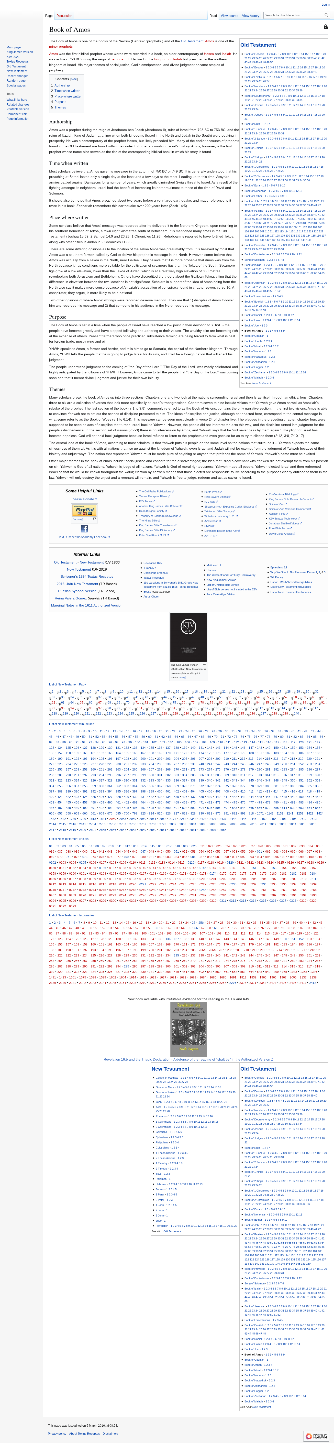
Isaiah (226, 54)
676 (109, 813)
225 (76, 764)
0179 (263, 873)
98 (286, 227)
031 (285, 846)
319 (309, 775)
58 (301, 218)
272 (193, 769)
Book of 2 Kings (254, 157)
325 (85, 780)
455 (68, 802)
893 (242, 813)
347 (267, 780)
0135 (92, 867)
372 (201, 786)
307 (209, 775)
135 (313, 235)
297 (126, 775)
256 (60, 769)
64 (323, 218)
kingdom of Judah (168, 59)
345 (251, 780)
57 (297, 218)
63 (319, 218)
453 (51, 802)
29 (275, 58)
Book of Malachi (254, 377)
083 (168, 856)
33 (290, 58)
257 (68, 769)
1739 (72, 818)
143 (272, 240)
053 (193, 851)
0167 (142, 873)
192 (76, 758)
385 (309, 786)
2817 (52, 829)
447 (276, 796)
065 (292, 851)
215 (267, 758)
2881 (192, 829)
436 (184, 796)
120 (316, 231)
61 (312, 218)
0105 (82, 862)
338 (193, 780)
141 (262, 240)
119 (311, 231)
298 (134, 775)
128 (277, 235)
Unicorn (211, 570)
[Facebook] (84, 528)
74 (279, 223)
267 (151, 769)
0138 (122, 867)
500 (168, 807)
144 (277, 240)
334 (159, 780)
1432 (52, 818)
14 (302, 54)
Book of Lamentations (257, 296)
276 (226, 769)
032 (293, 846)
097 (284, 856)
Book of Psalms (254, 210)
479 (267, 802)
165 (126, 753)
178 (234, 753)
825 (159, 813)
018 (177, 846)
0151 (253, 867)
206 (193, 758)
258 (76, 769)
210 (226, 758)
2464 (273, 818)
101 (299, 227)
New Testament (261, 383)
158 (68, 753)
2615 (62, 824)
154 (309, 747)
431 (143, 796)
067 (309, 851)
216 (275, 758)
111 (272, 231)
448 (284, 796)
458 (93, 802)
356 (68, 786)
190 (60, 758)
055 (209, 851)
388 (60, 791)
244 (234, 764)
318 (300, 775)
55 (290, 218)
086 (193, 856)
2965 (223, 829)
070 (60, 856)
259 (85, 769)
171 (176, 753)
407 (218, 791)
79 (297, 223)
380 (267, 786)
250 (284, 764)
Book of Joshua (254, 105)
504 (201, 807)
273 (201, 769)
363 (126, 786)
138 (247, 240)
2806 (213, 824)
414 (275, 791)
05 (77, 846)
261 (101, 769)
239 (193, 764)
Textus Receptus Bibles (153, 496)
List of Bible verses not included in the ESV (232, 589)
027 (252, 846)
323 (68, 780)
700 (126, 813)
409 (234, 791)
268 (159, 769)
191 (68, 758)
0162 (92, 873)
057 (226, 851)
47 (260, 62)
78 (293, 223)
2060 (142, 818)
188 (317, 753)
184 (284, 753)
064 (284, 851)
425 (93, 796)
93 (268, 227)
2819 (72, 829)
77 (290, 223)
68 (257, 223)
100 (294, 227)
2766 (132, 824)
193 (85, 758)
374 (218, 786)
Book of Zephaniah (256, 361)
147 (293, 240)
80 (301, 223)
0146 (203, 867)
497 (143, 807)
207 (201, 758)
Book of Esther (253, 196)
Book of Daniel (253, 315)
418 (309, 791)
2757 (122, 824)
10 (288, 54)
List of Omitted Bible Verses (223, 584)
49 (268, 62)
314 (267, 775)
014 (144, 846)
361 (109, 786)
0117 (201, 862)
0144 (182, 867)
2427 (213, 818)
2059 (132, 818)
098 (292, 856)
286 (309, 769)
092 (242, 856)
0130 (52, 867)
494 (118, 807)
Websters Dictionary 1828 (219, 516)
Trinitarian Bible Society (218, 511)
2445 (243, 818)
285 (301, 769)
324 (76, 780)
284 (292, 769)
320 (317, 775)
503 (193, 807)
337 (184, 780)
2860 (152, 829)
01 (51, 846)
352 (309, 780)
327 (101, 780)
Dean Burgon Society (151, 511)
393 (101, 791)
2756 (112, 824)
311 (242, 775)
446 (267, 796)
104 (315, 227)
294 (101, 775)
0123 (260, 862)
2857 (122, 829)
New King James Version (221, 579)
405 (201, 791)
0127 (300, 862)
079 (134, 856)
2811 (263, 824)
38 (308, 58)
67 (253, 223)
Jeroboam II (120, 59)
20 (324, 54)
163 (109, 753)
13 (298, 54)
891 (226, 813)
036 (51, 851)
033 (302, 846)
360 (101, 786)
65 (246, 223)
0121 (240, 862)
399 (151, 791)
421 (60, 796)
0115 (181, 862)
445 (259, 796)
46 (257, 62)
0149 (233, 867)
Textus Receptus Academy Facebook (82, 537)
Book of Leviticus (255, 77)
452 (317, 796)
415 (284, 791)
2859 (142, 829)
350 (292, 780)
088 (209, 856)
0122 (250, 862)
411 (251, 791)
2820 (82, 829)
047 (143, 851)
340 (209, 780)
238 (184, 764)
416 (292, 791)
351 (301, 780)
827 (176, 813)
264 (126, 769)
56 (293, 218)
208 (209, 758)
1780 (82, 818)
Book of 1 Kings (254, 147)
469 (184, 802)
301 (159, 775)
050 (168, 851)
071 (68, 856)
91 (260, 227)
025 (235, 846)
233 (143, 764)
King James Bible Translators (156, 525)
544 (242, 807)
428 (118, 796)
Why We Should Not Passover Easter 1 (293, 572)
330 (126, 780)
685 (118, 813)
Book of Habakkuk (256, 356)
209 (218, 758)
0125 (280, 862)
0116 (191, 862)
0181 (283, 873)
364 (134, 786)
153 (301, 747)
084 (176, 856)
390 (76, 791)
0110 (132, 862)
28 (271, 58)
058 (234, 851)
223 (60, 764)
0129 (320, 862)
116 (296, 231)
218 (292, 758)
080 (143, 856)
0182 (293, 873)
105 (320, 227)
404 (193, 791)
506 (218, 807)
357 (76, 786)
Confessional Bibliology (282, 494)
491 (93, 807)
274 (209, 769)
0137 (112, 867)
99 (290, 227)
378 (251, 786)
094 (259, 856)
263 (118, 769)
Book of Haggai (254, 367)
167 (143, 753)
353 (317, 780)
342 (226, 780)
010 (111, 846)
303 (176, 775)
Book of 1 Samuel (255, 129)
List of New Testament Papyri (68, 684)
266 (143, 769)
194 (93, 758)
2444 (233, 818)
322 (60, 780)
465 (151, 802)
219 (300, 758)
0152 (263, 867)
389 (68, 791)
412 (259, 791)
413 (267, 791)
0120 (230, 862)
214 (259, 758)
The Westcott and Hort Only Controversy (231, 575)
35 (297, 58)
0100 (310, 856)
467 (168, 802)
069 (51, 856)
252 (301, 764)
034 (310, 846)
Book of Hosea (253, 320)
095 (267, 856)
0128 (310, 862)
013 (135, 846)
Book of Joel (252, 325)
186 (301, 753)
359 (93, 786)
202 (159, 758)
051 (176, 851)
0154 (283, 867)
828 (184, 813)
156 (51, 753)
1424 (320, 813)
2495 (293, 818)
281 (267, 769)
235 (159, 764)
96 (279, 227)
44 (249, 62)
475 (234, 802)
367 (159, 786)
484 (309, 802)
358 (85, 786)
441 (226, 796)
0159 (62, 873)
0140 (142, 867)
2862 (172, 829)
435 (176, 796)
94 (271, 227)
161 (93, 753)
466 (159, 802)
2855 (102, 829)
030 (277, 846)
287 (317, 769)
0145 (192, 867)
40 (315, 58)
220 (309, 758)
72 (271, 223)
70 (264, 223)
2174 (172, 818)
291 (76, 775)
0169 (162, 873)
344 (242, 780)
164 (118, 753)
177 (226, 753)
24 (257, 58)
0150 (243, 867)
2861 (162, 829)
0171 (182, 873)
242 (218, 764)
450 (301, 796)
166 (134, 753)
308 (218, 775)
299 (143, 775)
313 (259, 775)
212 (242, 758)
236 (168, 764)
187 (309, 753)
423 (76, 796)
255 (51, 769)
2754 (92, 824)
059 (242, 851)
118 (306, 231)
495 (126, 807)
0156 (303, 867)
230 (118, 764)
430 (134, 796)
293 (93, 775)
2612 (303, 818)
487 (60, 807)
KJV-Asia (209, 501)
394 (109, 791)
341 (218, 780)
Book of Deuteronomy (257, 95)
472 (209, 802)
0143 (172, 867)
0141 (152, 867)
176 (218, 753)
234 (151, 764)
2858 (132, 829)
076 (109, 856)
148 (298, 240)
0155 (293, 867)
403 (184, 791)
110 (267, 231)
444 (251, 796)
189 (51, 758)
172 (184, 753)
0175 (223, 873)
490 (85, 807)
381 (276, 786)
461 (118, 802)
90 (257, 227)
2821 (92, 829)
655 (317, 807)
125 (262, 235)
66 (249, 223)
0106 (92, 862)
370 (184, 786)
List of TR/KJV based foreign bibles (291, 582)
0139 (132, 867)
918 (251, 813)
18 (317, 54)
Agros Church (152, 596)
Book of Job (252, 201)
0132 (72, 867)
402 (176, 791)
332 (143, 780)
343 (234, 780)
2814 (292, 824)
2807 (223, 824)
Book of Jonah (253, 341)
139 (252, 240)
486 (51, 807)
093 (251, 856)
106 (247, 231)
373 (209, 786)
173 (193, 753)
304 (184, 775)
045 (126, 851)
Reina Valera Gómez (71, 598)
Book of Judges (254, 114)
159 (76, 753)
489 (76, 807)
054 (201, 851)
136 (318, 235)
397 (134, 791)
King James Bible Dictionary (155, 530)
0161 (82, 873)
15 (306, 54)
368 (168, 786)
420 (51, 796)
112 (277, 231)
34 (293, 58)
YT (164, 535)
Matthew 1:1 (214, 565)
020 (194, 846)
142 (267, 240)
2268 (182, 818)
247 (259, 764)
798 (134, 813)
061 (259, 851)
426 (101, 796)
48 (264, 62)
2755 (102, 824)
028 (260, 846)
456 (76, 802)
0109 (122, 862)
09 (103, 846)
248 (267, 764)
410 (242, 791)
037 (60, 851)
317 (292, 775)
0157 (313, 867)
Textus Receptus (154, 577)
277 (234, 769)
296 (118, 775)
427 (109, 796)
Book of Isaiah (253, 264)
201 (151, 758)
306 (201, 775)
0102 (52, 862)
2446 (253, 818)
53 (282, 218)
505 (209, 807)
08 (97, 846)
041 (93, 851)
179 (242, 753)
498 (151, 807)
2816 (313, 824)
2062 (162, 818)
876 (218, 813)
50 (271, 62)
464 (143, 802)
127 (272, 235)
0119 (220, 862)
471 (201, 802)
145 (282, 240)
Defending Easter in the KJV (221, 530)
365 (143, 786)
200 (143, 758)
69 (260, 223)
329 (118, 780)
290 (68, 775)
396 (126, 791)
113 (281, 231)
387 (51, 791)
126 (267, 235)
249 (276, 764)
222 (51, 764)
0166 (132, 873)
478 (259, 802)
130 (288, 235)
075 (101, 856)
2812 (272, 824)
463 (134, 802)
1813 (92, 818)
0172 (192, 873)
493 (109, 807)
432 (151, 796)
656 (51, 813)
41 (319, 58)
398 (143, 791)
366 (151, 786)
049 (159, 851)
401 (168, 791)
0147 (213, 867)
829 (193, 813)
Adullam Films (277, 513)
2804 (192, 824)
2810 (253, 824)
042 (101, 851)
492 (101, 807)
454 (60, 802)
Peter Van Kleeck (149, 535)
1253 (300, 813)
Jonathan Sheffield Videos (284, 523)
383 (292, 786)
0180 (273, 873)
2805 (203, 824)
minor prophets (61, 46)
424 (85, 796)
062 (267, 851)
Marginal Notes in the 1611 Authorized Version (86, 605)
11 (291, 54)
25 (260, 58)
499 (159, 807)
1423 (310, 813)
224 (68, 764)
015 (152, 846)
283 (284, 769)
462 (126, 802)
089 (218, 856)
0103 (62, 862)
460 (109, 802)
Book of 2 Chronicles (257, 176)
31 (282, 58)
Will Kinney (276, 577)
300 (151, 775)
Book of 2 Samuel (255, 138)
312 (251, 775)
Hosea (209, 54)
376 (234, 786)
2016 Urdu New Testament (77, 584)
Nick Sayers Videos (216, 496)
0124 (270, 862)
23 (253, 58)
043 (109, 851)
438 (201, 796)
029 (268, 846)
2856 (112, 829)
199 (134, 758)
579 (267, 807)
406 (209, 791)
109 (262, 231)
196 (109, 758)
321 (51, 780)
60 (308, 218)
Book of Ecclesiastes (257, 254)
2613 (313, 818)
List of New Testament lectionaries (290, 592)
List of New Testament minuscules (290, 586)
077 (118, 856)
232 (134, 764)
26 (264, 58)
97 (282, 227)
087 (201, 856)
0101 (320, 856)
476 (242, 802)
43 (246, 62)
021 (202, 846)
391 (85, 791)
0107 (102, 862)
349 (284, 780)
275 (218, 769)
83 (312, 223)
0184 (313, 873)
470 (193, 802)
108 (257, 231)
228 (101, 764)
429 (126, 796)
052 (184, 851)
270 (176, 769)
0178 (253, 873)
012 (127, 846)
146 (288, 240)
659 (76, 813)
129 (282, 235)
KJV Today (145, 501)
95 (275, 227)
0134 (82, 867)
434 (168, 796)
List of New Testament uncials (69, 838)
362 (118, 786)
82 (308, 223)
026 (243, 846)
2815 (303, 824)
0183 (303, 873)
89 (253, 227)
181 (259, 753)
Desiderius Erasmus (156, 572)
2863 (182, 829)
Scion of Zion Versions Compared (289, 509)
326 (93, 780)
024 (227, 846)
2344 (192, 818)
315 (275, 775)
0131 (62, 867)
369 (176, 786)
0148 (223, 867)
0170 (172, 873)
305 (193, 775)
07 (90, 846)
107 (252, 231)
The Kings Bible (148, 520)
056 (218, 851)
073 (85, 856)
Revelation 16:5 (153, 563)
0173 (203, 873)
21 (246, 58)
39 (312, 58)
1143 (270, 813)
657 (60, 813)
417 (300, 791)
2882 (203, 829)
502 (184, 807)
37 (304, 58)
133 (303, 235)
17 (313, 54)
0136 (102, 867)
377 (242, 786)
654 (309, 807)
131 (293, 235)
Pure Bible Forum (279, 528)
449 (292, 796)
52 (279, 218)
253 (309, 764)
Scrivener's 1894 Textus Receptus (87, 576)
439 (209, 796)
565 (251, 807)
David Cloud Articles (281, 533)
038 (68, 851)
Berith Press (211, 491)
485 (317, 802)
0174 (213, 873)
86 (323, 223)
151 (284, 747)
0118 (210, 862)
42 (323, 58)
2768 (152, 824)
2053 (122, 818)
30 (279, 58)
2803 (182, 824)
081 (151, 856)
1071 (260, 813)
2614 (52, 824)
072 (76, 856)
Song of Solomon (255, 259)
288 (51, 775)
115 (291, 231)
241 (209, 764)
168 (151, 753)
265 (134, 769)
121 (321, 231)
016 (160, 846)
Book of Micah (253, 346)
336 (176, 780)
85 (319, 223)
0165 (122, 873)
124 (257, 235)
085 (184, 856)
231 (126, 764)
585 (276, 807)
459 (101, 802)
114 (286, 231)
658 (68, 813)
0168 (152, 873)
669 (101, 813)
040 (85, 851)
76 (286, 223)
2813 (282, 824)
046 (134, 851)
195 (101, 758)
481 (284, 802)
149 (303, 240)
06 (84, 846)
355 (60, 786)
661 (93, 813)
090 (226, 856)
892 (234, 813)
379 (259, 786)
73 (275, 223)
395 (118, 791)
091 (234, 856)
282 (276, 769)
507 (226, 807)
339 (201, 780)
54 (286, 218)
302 (168, 775)
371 (193, 786)
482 (292, 802)
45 (253, 62)
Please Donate (82, 499)
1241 (290, 813)
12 (295, 54)
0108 (112, 862)
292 (85, 775)
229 (109, 764)
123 (252, 235)
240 (201, 764)
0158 (52, 873)
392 (93, 791)
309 (226, 775)
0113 (161, 862)
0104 (72, 862)
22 (249, 58)
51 (275, 218)
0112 (152, 862)
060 (251, 851)
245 (242, 764)
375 (226, 786)
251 (292, 764)
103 (310, 227)
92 (264, 227)
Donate (77, 519)
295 (109, 775)
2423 (203, 818)
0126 (290, 862)
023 (219, 846)
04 (70, 846)
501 (176, 807)
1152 (280, 813)
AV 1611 (209, 535)
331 (134, 780)
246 (251, 764)
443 (242, 796)
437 (193, 796)
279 (251, 769)
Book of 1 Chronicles (257, 166)
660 (85, 813)
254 (317, 764)
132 (298, 235)
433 (159, 796)
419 (317, 791)
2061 (152, 818)
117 (301, 231)
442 (234, 796)
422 (68, 796)
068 (317, 851)
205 (184, 758)
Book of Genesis (254, 54)
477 (251, 802)
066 (301, 851)
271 (184, 769)
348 (276, 780)
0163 (102, 873)
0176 (233, 873)
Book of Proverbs (255, 245)
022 (210, 846)
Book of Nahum (254, 351)
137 (324, 235)
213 (251, 758)
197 (118, 758)
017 (169, 846)
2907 (213, 829)
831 (209, 813)
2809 (243, 824)
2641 (82, 824)
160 (85, 753)
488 (68, 807)
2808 (233, 824)
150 (308, 240)
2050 (112, 818)
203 (168, 758)
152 (292, 747)
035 (318, 846)
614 (284, 807)
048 (151, 851)
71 (268, 223)
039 (76, 851)
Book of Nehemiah (255, 190)
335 (168, 780)
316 (284, 775)
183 (276, 753)
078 (126, 856)
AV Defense (211, 521)
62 (315, 218)
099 (301, 856)
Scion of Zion (276, 504)
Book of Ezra (252, 185)
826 (168, 813)
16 (309, 54)
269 (168, 769)
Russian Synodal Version (77, 591)
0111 (142, 862)
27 (268, 58)
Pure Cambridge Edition (220, 594)
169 (159, 753)
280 (259, 769)
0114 (171, 862)
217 (284, 758)
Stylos (208, 525)
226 (85, 764)
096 (276, 856)
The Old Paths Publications (155, 491)
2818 (62, 829)
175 (209, 753)
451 (309, 796)
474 (226, 802)
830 (201, 813)
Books (147, 591)
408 (226, 791)
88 (249, 227)
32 (286, 58)
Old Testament (258, 45)
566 (259, 807)
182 (267, 753)
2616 (72, 824)
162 (101, 753)
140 (257, 240)
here (181, 677)
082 (159, 856)
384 (301, 786)
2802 (172, 824)
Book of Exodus (254, 67)
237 (176, 764)
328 (109, 780)
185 (292, 753)
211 (234, 758)
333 (151, 780)
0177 (243, 873)
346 (259, 780)
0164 (112, 873)
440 (218, 796)
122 (247, 235)
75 (282, 223)
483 (301, 802)
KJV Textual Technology (283, 518)
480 (276, 802)
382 (284, 786)
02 (57, 846)
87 (246, 227)
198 (126, 758)
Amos (209, 41)
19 (320, 54)
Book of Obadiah (254, 335)
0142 (162, 867)
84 (315, 223)
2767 (142, 824)
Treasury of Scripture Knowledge (158, 515)
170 (168, 753)
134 (308, 235)
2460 (263, 818)
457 (85, 802)
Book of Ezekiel (254, 301)
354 (51, 786)
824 (151, 813)
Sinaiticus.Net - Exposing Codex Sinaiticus (229, 506)
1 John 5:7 (150, 567)
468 (176, 802)
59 (304, 218)
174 (201, 753)
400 (159, 791)
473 (218, 802)
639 (292, 807)
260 (93, 769)
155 (317, 747)
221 (317, 758)
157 (60, 753)
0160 (72, 873)
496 (134, 807)
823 (143, 813)
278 (242, 769)
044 (118, 851)
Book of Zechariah (255, 372)
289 (60, 775)
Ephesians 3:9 (278, 567)
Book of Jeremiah (255, 282)
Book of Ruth (252, 123)
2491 (283, 818)
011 (119, 846)
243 (226, 764)
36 (301, 58)
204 (176, 758)
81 (304, 223)
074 (93, 856)
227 (93, 764)
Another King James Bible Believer (159, 506)
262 (109, 769)
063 (276, 851)
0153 (273, 867)
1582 (62, 818)
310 (234, 775)
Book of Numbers (255, 86)
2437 (223, 818)
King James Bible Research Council (290, 499)
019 (185, 846)
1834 (102, 818)
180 (251, 753)
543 (234, 807)
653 (301, 807)
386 (317, 786)
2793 (162, 824)
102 (304, 227)
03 (64, 846)
